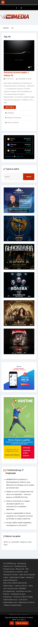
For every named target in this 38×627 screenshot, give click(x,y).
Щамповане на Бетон (27, 602)
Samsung (17, 117)
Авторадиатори (9, 591)
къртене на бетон (20, 586)
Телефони (10, 113)
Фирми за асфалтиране (13, 605)
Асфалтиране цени (10, 600)
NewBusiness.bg (20, 566)
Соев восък (23, 600)
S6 (13, 117)
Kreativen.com (8, 566)
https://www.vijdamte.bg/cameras (15, 583)
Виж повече (9, 107)
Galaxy (9, 117)
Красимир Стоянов (24, 79)
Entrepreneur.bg (8, 569)
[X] (21, 8)
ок (12, 623)
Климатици (7, 597)
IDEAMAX (22, 588)
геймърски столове (10, 575)
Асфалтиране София (17, 577)
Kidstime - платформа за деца (14, 594)
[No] (35, 621)
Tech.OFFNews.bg (9, 563)
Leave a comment (13, 122)
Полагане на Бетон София (23, 597)
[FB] (17, 8)
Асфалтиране (8, 586)
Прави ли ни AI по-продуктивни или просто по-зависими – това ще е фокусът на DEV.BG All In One (19, 494)
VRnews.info (19, 569)
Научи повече (21, 623)
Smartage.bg (21, 563)
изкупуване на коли (23, 591)
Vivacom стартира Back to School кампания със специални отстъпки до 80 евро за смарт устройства (19, 516)
